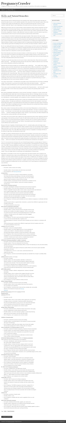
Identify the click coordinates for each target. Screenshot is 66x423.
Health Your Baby (57, 46)
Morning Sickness (17, 171)
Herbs (5, 411)
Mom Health (3, 14)
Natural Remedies (11, 411)
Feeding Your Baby (57, 44)
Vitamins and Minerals (57, 26)
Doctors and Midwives (57, 43)
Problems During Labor (58, 66)
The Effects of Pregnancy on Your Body (57, 71)
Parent (54, 56)
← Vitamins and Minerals (7, 416)
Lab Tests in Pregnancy (58, 50)
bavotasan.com (62, 421)
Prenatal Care (56, 58)
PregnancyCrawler (15, 3)
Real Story (55, 67)
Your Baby (55, 76)
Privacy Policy (11, 9)
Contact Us (3, 9)
